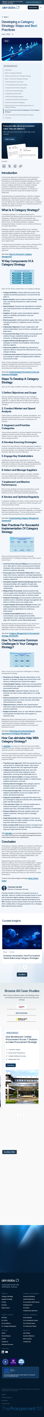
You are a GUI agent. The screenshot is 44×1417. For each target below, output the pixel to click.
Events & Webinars (28, 1336)
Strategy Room (27, 1305)
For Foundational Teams (30, 1320)
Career (4, 1339)
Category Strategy (7, 1296)
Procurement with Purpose (31, 1302)
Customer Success (7, 1344)
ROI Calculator (27, 1339)
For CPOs (4, 1320)
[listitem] (22, 944)
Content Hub (27, 1341)
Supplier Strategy (7, 1299)
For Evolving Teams (29, 1323)
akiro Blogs (26, 1333)
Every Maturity (27, 1317)
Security (4, 1305)
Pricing (4, 1302)
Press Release (6, 1336)
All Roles (4, 1317)
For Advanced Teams (29, 1326)
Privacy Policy (6, 1403)
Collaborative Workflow (30, 1310)
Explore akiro (6, 1308)
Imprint (4, 1394)
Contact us (5, 1341)
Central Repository (29, 1299)
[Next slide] (25, 967)
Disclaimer (5, 1400)
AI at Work (26, 1308)
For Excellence (6, 1323)
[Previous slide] (19, 967)
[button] (22, 1162)
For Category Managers (9, 1326)
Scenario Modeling (29, 1296)
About (3, 1333)
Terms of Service (7, 1397)
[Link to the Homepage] (10, 7)
